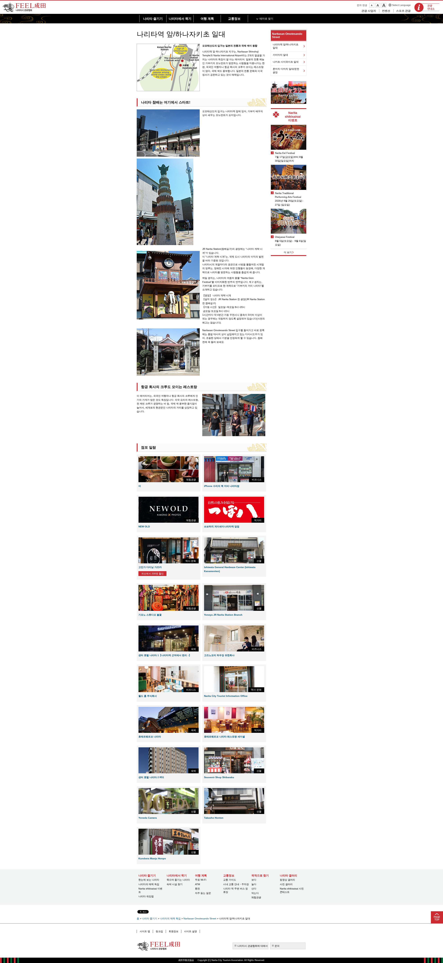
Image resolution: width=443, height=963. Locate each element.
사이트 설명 (190, 931)
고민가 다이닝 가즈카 (150, 567)
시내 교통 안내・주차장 (236, 884)
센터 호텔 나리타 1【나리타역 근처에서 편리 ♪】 (164, 655)
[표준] (378, 5)
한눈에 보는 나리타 (148, 879)
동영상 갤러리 (287, 879)
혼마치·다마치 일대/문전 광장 (286, 71)
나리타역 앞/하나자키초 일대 (285, 46)
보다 (253, 879)
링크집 (159, 931)
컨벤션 (386, 10)
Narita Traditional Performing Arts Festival (288, 195)
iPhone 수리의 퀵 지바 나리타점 (221, 486)
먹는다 (255, 893)
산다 (253, 888)
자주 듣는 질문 (203, 893)
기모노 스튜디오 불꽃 (150, 614)
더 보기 (288, 252)
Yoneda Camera (147, 817)
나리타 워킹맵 (146, 896)
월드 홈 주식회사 (147, 696)
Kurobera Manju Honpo (152, 858)
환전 (197, 888)
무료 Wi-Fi (200, 879)
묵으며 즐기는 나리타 (178, 879)
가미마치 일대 (280, 54)
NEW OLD (144, 526)
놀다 (253, 884)
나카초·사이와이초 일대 (286, 61)
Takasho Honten (213, 817)
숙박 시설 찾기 (175, 884)
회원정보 (173, 931)
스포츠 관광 (403, 10)
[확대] (384, 5)
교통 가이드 (229, 879)
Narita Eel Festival (285, 153)
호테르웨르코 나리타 (149, 736)
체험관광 (256, 897)
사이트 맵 (145, 931)
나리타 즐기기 (149, 918)
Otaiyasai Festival (284, 237)
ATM (197, 884)
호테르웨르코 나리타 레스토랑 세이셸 (224, 736)
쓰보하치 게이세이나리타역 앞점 (221, 526)
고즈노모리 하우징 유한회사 (219, 655)
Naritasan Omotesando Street (199, 918)
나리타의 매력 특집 (148, 884)
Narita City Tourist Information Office (225, 696)
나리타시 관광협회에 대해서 (252, 945)
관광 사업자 (368, 10)
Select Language (401, 5)
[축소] (372, 5)
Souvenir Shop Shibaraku (219, 777)
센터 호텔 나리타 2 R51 (151, 777)
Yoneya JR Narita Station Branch (223, 614)
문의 (277, 945)
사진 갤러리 (286, 884)
